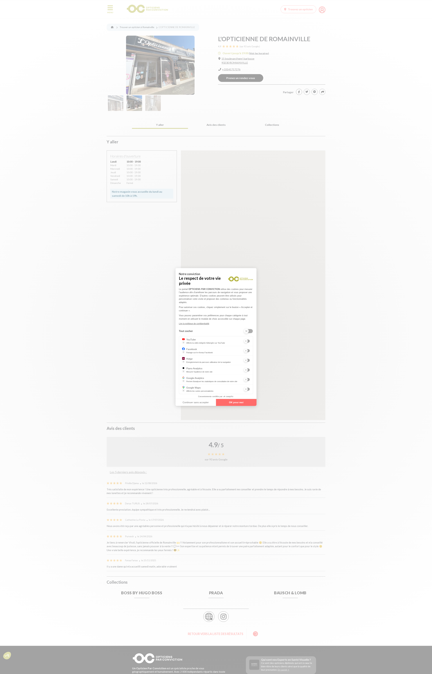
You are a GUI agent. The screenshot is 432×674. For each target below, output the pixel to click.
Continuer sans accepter (196, 402)
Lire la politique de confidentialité (194, 323)
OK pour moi (236, 402)
